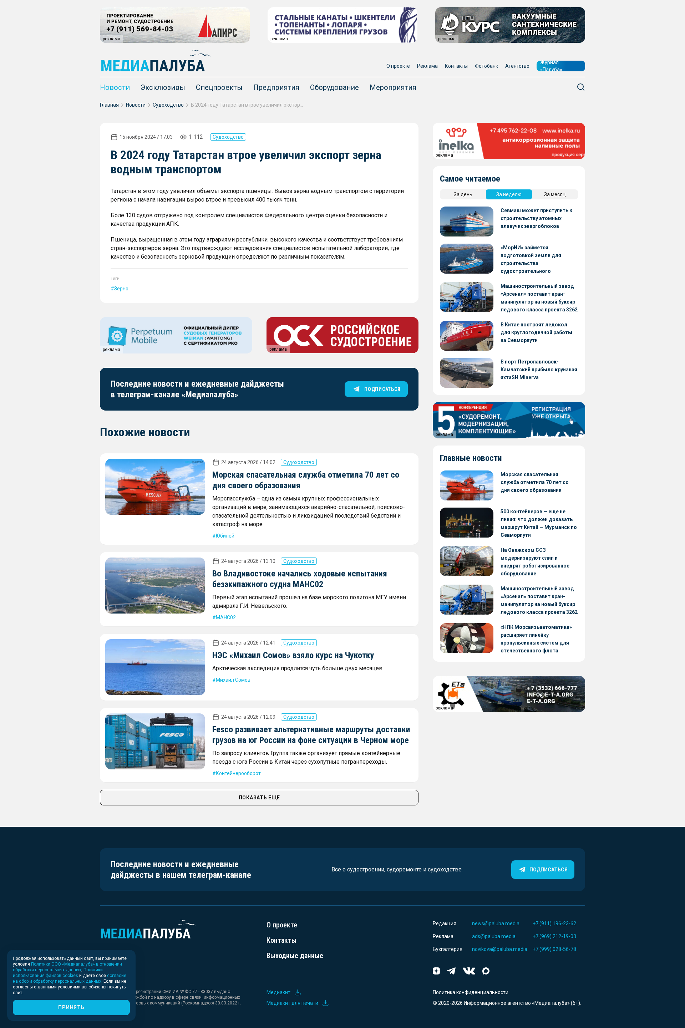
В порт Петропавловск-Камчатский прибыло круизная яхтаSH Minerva (539, 369)
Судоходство (168, 105)
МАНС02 (226, 617)
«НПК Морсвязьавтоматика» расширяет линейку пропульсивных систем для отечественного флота (536, 638)
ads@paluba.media (494, 936)
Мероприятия (393, 87)
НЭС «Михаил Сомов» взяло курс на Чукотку (293, 655)
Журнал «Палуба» (551, 66)
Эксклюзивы (163, 87)
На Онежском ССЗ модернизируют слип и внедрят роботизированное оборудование (535, 561)
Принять (71, 1007)
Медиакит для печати (292, 1003)
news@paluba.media (495, 923)
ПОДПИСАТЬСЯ (382, 389)
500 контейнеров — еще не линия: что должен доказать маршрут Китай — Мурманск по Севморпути (539, 523)
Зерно (121, 288)
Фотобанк (486, 66)
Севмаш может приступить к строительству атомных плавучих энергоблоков (536, 218)
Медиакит (278, 992)
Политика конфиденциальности (470, 992)
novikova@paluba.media (499, 949)
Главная (109, 105)
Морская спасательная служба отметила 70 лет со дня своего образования (535, 482)
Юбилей (225, 536)
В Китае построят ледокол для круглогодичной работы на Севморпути (536, 332)
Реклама (427, 66)
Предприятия (276, 87)
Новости (115, 87)
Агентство (517, 66)
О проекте (398, 66)
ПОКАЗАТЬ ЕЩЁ (259, 797)
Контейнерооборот (238, 773)
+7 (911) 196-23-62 (554, 923)
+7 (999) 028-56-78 (554, 949)
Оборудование (334, 87)
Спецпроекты (219, 87)
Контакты (456, 66)
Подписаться (548, 869)
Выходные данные (295, 955)
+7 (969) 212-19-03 (554, 936)
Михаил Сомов (233, 680)
